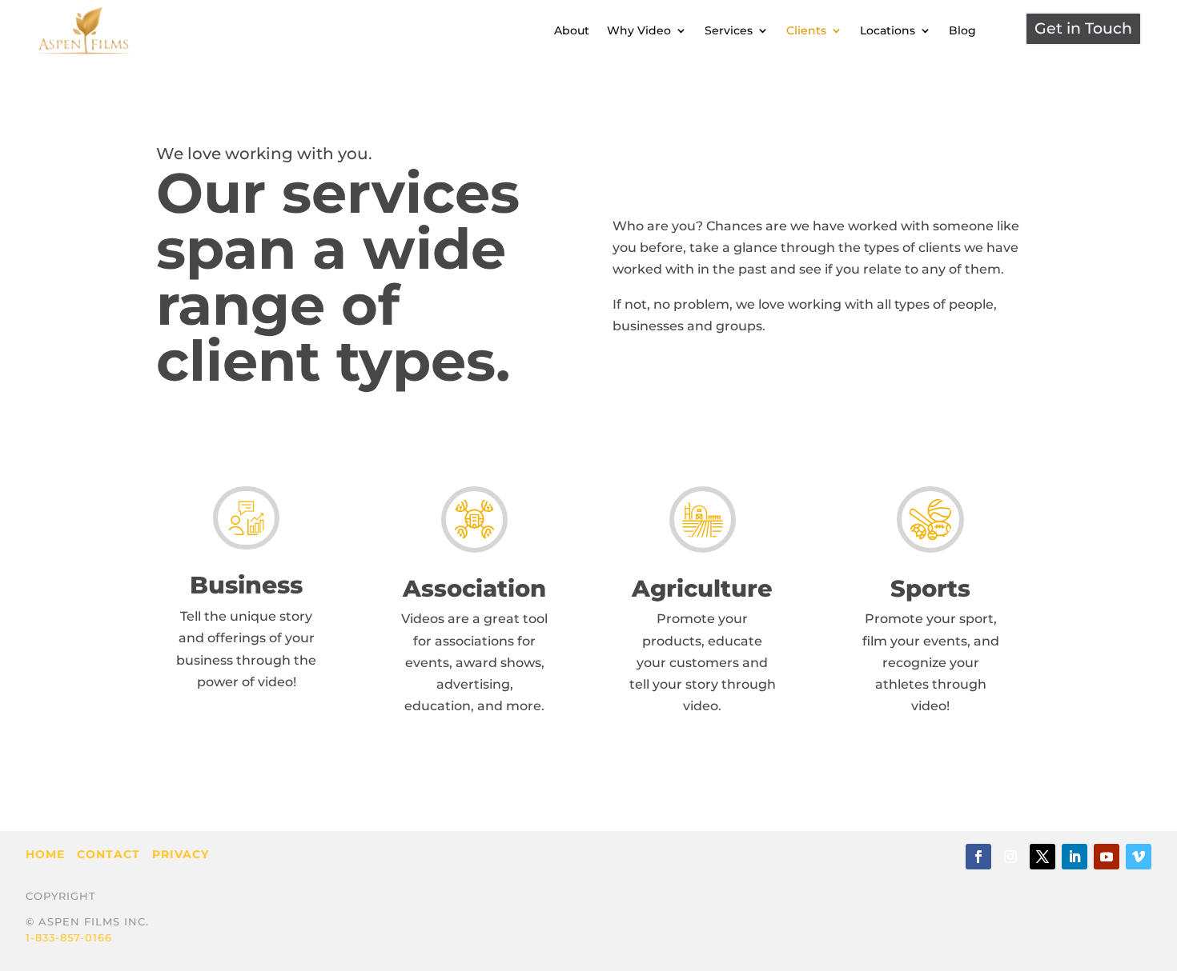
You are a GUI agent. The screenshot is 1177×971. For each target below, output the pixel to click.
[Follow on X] (1042, 856)
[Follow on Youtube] (1106, 856)
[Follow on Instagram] (1010, 856)
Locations (887, 30)
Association (474, 588)
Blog (962, 30)
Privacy (180, 854)
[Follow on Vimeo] (1138, 856)
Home (45, 854)
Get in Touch (1083, 28)
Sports (930, 588)
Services (729, 30)
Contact (108, 854)
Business (246, 585)
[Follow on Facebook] (978, 856)
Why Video (639, 30)
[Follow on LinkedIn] (1074, 856)
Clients (806, 30)
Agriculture (702, 588)
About (571, 30)
